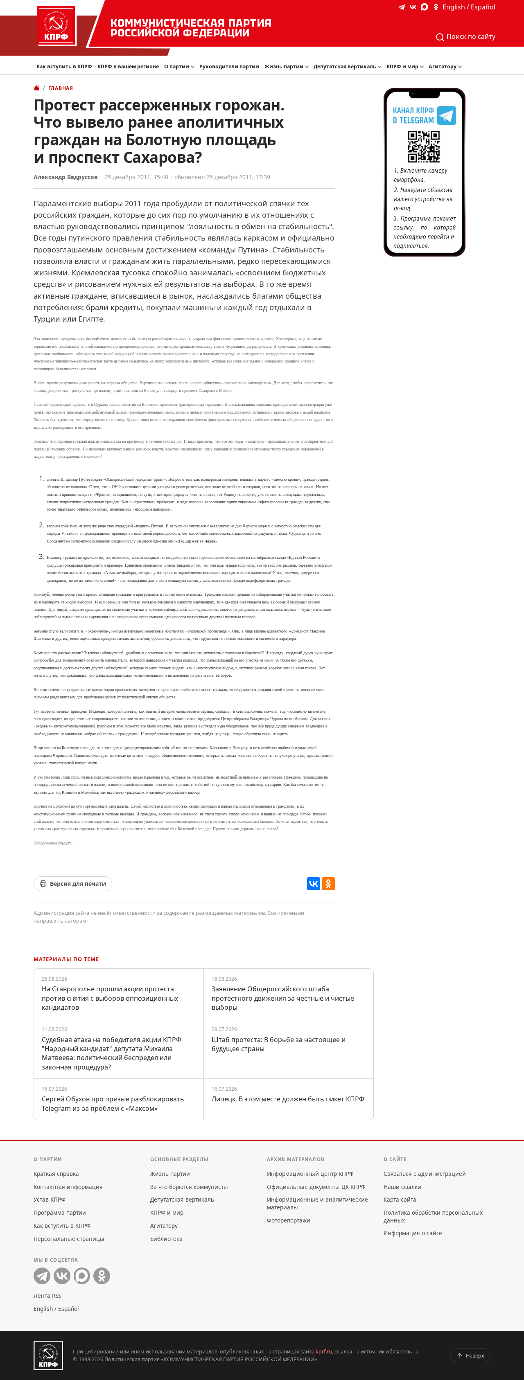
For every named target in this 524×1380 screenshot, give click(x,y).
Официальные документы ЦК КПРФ (316, 1187)
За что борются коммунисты (189, 1187)
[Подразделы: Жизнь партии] (308, 66)
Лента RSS (47, 1295)
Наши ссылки (402, 1187)
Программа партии (60, 1212)
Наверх (475, 1355)
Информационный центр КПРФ (310, 1173)
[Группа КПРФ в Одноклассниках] (436, 6)
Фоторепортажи (288, 1220)
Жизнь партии (283, 66)
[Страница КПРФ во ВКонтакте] (413, 6)
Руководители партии (229, 66)
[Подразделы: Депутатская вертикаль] (380, 66)
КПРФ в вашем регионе (128, 66)
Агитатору (442, 66)
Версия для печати (78, 883)
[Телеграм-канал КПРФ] (402, 6)
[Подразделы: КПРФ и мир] (422, 66)
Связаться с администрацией (425, 1173)
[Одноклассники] (328, 883)
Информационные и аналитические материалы (317, 1203)
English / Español (469, 6)
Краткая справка (56, 1173)
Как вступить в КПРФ (64, 66)
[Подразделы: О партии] (193, 66)
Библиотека (166, 1239)
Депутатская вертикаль (345, 66)
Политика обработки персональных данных (433, 1216)
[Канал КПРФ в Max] (424, 6)
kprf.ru (324, 1351)
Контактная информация (68, 1187)
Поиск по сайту (470, 36)
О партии (176, 66)
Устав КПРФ (50, 1199)
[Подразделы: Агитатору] (460, 66)
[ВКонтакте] (313, 883)
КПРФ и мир (402, 66)
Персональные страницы (69, 1239)
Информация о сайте (413, 1233)
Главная (60, 88)
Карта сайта (400, 1199)
